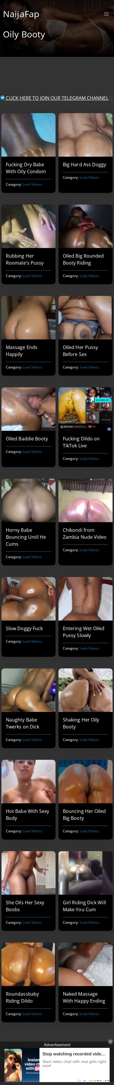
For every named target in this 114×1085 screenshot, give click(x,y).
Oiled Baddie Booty (27, 438)
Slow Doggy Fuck (24, 628)
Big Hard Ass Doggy (84, 164)
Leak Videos (32, 184)
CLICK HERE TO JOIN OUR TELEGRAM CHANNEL (56, 98)
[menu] (106, 14)
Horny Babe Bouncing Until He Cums (26, 537)
